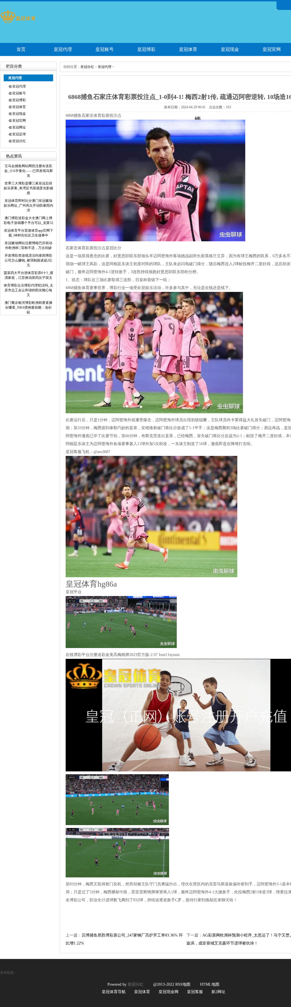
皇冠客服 (195, 992)
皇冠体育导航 (114, 992)
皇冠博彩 (146, 49)
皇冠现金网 (168, 992)
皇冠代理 (63, 49)
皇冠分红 (19, 141)
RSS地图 (182, 984)
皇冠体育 (188, 49)
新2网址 (218, 992)
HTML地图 (209, 984)
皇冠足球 (19, 134)
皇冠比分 (113, 248)
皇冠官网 (19, 120)
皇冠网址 (19, 127)
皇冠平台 (74, 592)
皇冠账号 (104, 49)
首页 (21, 49)
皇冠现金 (230, 49)
